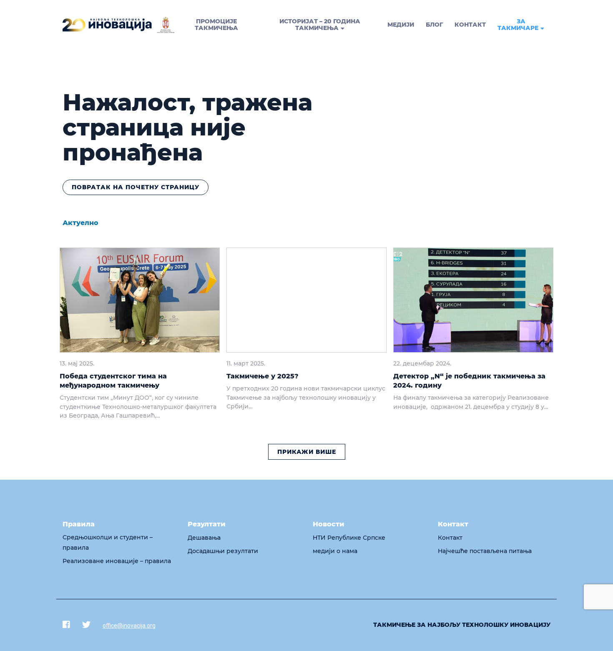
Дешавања (204, 537)
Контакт (450, 537)
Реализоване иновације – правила (117, 561)
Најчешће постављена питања (485, 551)
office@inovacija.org (129, 625)
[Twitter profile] (86, 624)
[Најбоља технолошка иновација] (119, 25)
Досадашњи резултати (223, 551)
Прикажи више (306, 452)
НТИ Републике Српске (349, 537)
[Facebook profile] (66, 624)
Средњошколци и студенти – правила (108, 542)
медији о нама (335, 551)
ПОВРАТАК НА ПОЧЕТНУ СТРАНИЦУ (135, 187)
